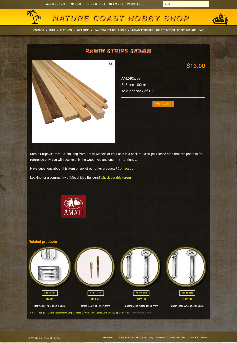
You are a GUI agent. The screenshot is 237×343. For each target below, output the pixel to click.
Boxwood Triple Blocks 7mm (49, 305)
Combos (38, 30)
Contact (193, 337)
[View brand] (73, 206)
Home (32, 312)
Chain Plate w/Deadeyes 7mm (187, 305)
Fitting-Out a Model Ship (170, 337)
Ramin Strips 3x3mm (118, 51)
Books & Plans (187, 30)
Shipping (108, 337)
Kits (52, 30)
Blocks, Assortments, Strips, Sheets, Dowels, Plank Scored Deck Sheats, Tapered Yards (88, 312)
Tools (122, 30)
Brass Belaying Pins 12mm (95, 305)
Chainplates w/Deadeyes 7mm (141, 305)
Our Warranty (124, 337)
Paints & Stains (105, 30)
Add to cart (163, 103)
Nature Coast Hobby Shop (120, 18)
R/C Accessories (142, 30)
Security (141, 337)
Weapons (83, 30)
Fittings (66, 30)
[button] (40, 30)
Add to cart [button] (49, 293)
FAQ (201, 30)
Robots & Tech (165, 30)
